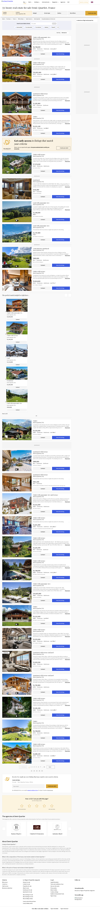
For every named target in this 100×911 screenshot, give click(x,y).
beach (53, 27)
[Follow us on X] (84, 883)
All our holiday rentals (28, 898)
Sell (68, 2)
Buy (24, 2)
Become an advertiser (7, 888)
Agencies (63, 2)
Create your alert (92, 13)
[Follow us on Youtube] (87, 883)
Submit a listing (84, 2)
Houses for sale (26, 882)
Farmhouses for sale (27, 890)
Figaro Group (53, 896)
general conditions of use (33, 790)
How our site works (55, 886)
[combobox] (65, 32)
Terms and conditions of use (57, 884)
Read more (67, 44)
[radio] (22, 806)
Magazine (54, 2)
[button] (36, 144)
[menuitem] (24, 2)
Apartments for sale (27, 892)
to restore (38, 27)
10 (31, 770)
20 (34, 770)
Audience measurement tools (57, 894)
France (14, 19)
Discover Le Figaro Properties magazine (85, 890)
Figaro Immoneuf (64, 908)
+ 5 (58, 27)
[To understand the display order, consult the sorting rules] (71, 33)
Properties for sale (27, 886)
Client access (5, 886)
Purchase (8, 19)
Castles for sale (26, 884)
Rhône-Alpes (21, 19)
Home (3, 19)
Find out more (50, 790)
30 (36, 770)
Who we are (5, 882)
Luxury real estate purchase (29, 901)
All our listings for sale (28, 895)
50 (42, 770)
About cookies (54, 890)
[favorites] (95, 2)
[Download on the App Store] (79, 898)
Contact (43, 54)
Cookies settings (54, 892)
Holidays (36, 2)
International (45, 2)
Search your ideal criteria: (23, 23)
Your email (16, 786)
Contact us (4, 884)
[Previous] (66, 295)
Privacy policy (54, 888)
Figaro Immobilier (54, 908)
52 (44, 767)
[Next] (69, 295)
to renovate (29, 27)
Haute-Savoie (29, 19)
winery (46, 27)
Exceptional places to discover (48, 19)
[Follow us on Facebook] (81, 883)
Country (5, 12)
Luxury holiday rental (27, 903)
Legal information (54, 882)
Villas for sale (26, 888)
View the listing (60, 54)
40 (39, 770)
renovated (19, 27)
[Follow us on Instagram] (78, 883)
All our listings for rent (28, 896)
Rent (29, 2)
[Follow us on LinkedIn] (75, 883)
